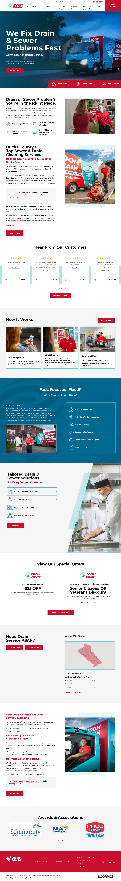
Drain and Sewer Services (85, 857)
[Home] (15, 5)
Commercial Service (84, 860)
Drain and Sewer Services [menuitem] (31, 8)
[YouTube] (110, 862)
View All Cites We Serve (74, 692)
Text (26, 599)
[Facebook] (103, 862)
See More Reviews (60, 295)
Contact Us (80, 866)
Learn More (15, 525)
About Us (80, 863)
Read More (16, 268)
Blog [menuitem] (84, 8)
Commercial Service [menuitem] (48, 8)
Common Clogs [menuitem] (62, 8)
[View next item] (65, 288)
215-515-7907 (98, 2)
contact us (30, 192)
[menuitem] (9, 878)
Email (32, 599)
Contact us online (32, 781)
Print (39, 599)
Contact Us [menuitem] (99, 8)
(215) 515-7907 (17, 192)
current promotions (16, 221)
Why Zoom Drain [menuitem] (74, 8)
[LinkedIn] (114, 862)
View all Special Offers (60, 613)
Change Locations (81, 2)
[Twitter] (106, 862)
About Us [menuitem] (91, 8)
